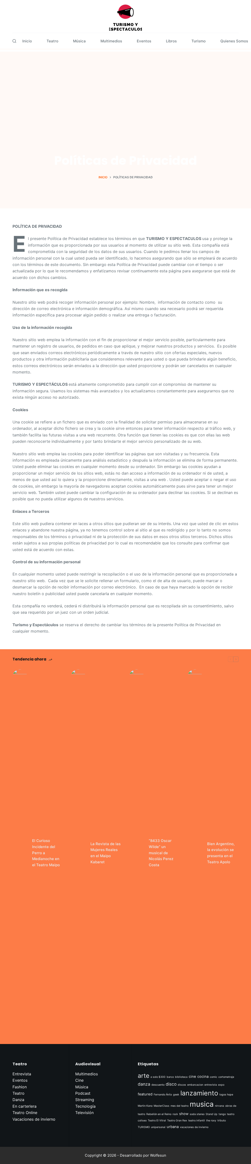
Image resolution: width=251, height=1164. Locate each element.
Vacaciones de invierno (34, 1119)
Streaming (84, 1099)
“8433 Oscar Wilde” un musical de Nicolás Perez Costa (161, 852)
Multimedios (111, 41)
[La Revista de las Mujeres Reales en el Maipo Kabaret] (78, 853)
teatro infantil (196, 1120)
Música (79, 41)
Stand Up (211, 1114)
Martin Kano (145, 1105)
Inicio (27, 41)
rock (175, 1114)
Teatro (52, 41)
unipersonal (158, 1127)
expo (221, 1084)
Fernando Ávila (163, 1094)
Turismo (198, 41)
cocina (203, 1076)
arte (143, 1075)
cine (192, 1076)
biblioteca (181, 1077)
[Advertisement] (125, 86)
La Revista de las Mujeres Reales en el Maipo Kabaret (105, 852)
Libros (171, 41)
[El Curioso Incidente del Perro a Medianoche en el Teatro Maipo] (20, 853)
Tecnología (85, 1106)
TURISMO (144, 1127)
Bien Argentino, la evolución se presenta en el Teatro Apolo (221, 852)
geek (176, 1094)
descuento (157, 1084)
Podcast (82, 1093)
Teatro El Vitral (157, 1120)
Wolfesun (158, 1155)
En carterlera (25, 1106)
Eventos (144, 41)
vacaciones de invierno (194, 1127)
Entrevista (22, 1073)
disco (171, 1084)
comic (213, 1077)
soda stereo (197, 1114)
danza (144, 1084)
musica (202, 1104)
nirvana (219, 1105)
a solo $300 (158, 1077)
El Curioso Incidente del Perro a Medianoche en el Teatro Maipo (46, 852)
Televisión (84, 1112)
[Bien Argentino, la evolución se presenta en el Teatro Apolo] (195, 853)
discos (182, 1084)
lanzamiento (199, 1093)
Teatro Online (25, 1112)
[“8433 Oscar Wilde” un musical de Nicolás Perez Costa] (136, 853)
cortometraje (226, 1077)
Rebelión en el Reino (158, 1114)
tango (222, 1114)
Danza (18, 1099)
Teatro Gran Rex (177, 1120)
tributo (221, 1120)
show (183, 1114)
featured (145, 1094)
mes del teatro (179, 1105)
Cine (79, 1080)
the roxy (211, 1120)
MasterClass (161, 1105)
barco (170, 1077)
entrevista (210, 1084)
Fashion (20, 1086)
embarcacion (195, 1084)
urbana (173, 1127)
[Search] (14, 41)
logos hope (226, 1094)
